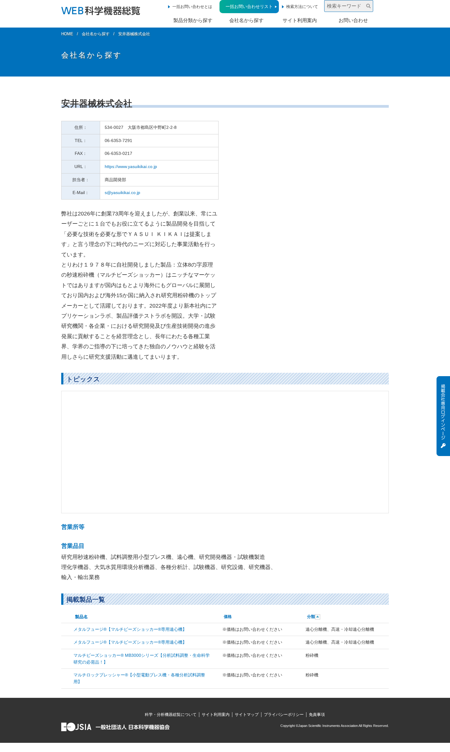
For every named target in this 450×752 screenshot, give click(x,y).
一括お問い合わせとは (192, 6)
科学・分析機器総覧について (171, 714)
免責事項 (317, 714)
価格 (228, 616)
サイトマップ (247, 714)
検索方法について (302, 6)
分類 (311, 616)
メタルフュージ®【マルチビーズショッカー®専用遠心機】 (130, 629)
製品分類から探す (192, 20)
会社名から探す (246, 20)
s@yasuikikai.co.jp (122, 192)
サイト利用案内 (300, 20)
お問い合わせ (353, 20)
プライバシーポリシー (284, 714)
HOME (67, 34)
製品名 (81, 616)
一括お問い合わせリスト (249, 6)
